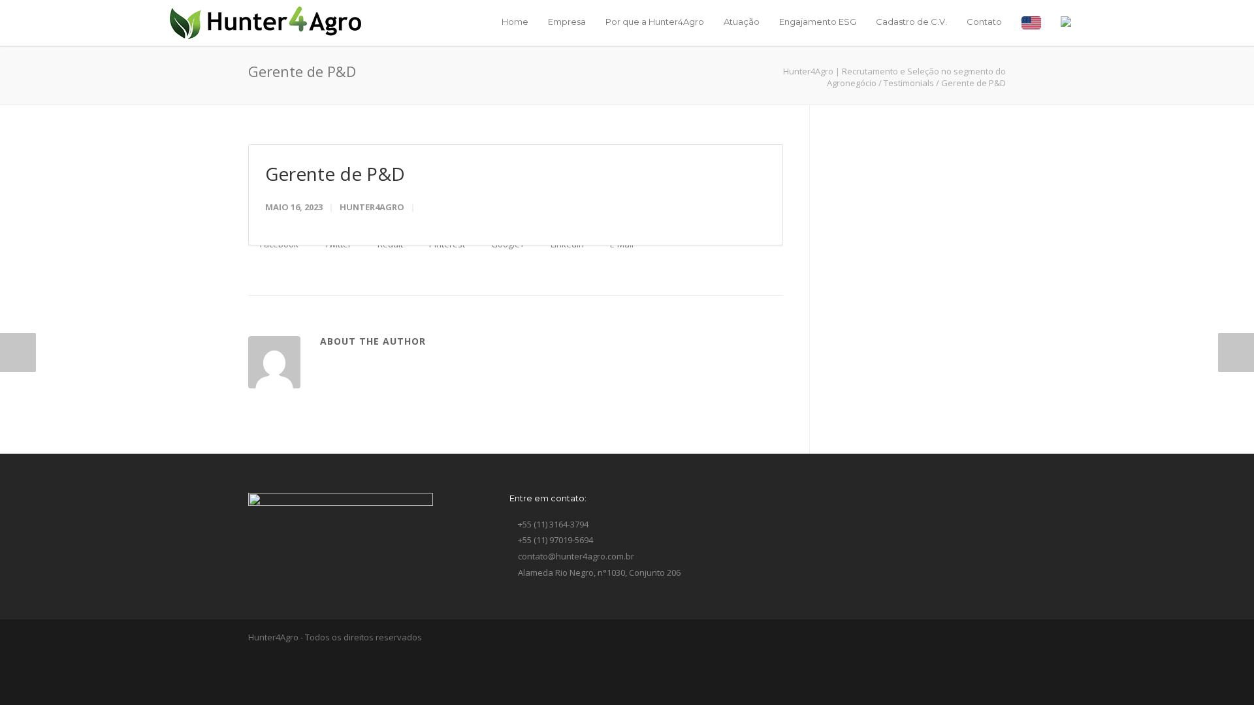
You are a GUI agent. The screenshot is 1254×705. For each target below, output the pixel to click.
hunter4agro (372, 207)
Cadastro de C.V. (911, 21)
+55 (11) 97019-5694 (554, 540)
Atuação (742, 21)
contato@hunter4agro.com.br (575, 556)
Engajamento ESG (817, 21)
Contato (984, 21)
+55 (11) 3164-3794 (552, 524)
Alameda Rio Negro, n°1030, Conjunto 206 (598, 572)
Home (515, 21)
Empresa (567, 21)
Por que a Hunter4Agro (654, 21)
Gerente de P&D (335, 173)
